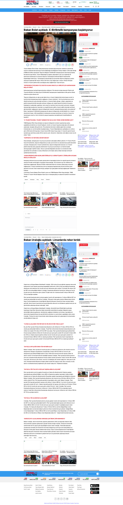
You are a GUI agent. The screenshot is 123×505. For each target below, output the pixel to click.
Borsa (68, 10)
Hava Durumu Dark (28, 485)
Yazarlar (80, 6)
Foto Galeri (66, 6)
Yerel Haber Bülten (27, 27)
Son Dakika (26, 6)
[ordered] (41, 230)
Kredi (90, 10)
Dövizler (40, 10)
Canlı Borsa (34, 10)
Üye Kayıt (79, 487)
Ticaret (42, 179)
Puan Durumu (61, 479)
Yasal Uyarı (77, 503)
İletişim (50, 503)
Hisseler (51, 10)
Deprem (26, 179)
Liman (30, 437)
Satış (38, 179)
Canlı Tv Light (27, 489)
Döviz (81, 10)
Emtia (85, 10)
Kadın (59, 6)
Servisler (34, 6)
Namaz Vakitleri (34, 479)
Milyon (35, 437)
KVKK (65, 503)
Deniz (26, 437)
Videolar (73, 6)
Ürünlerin (48, 179)
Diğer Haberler (75, 10)
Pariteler (56, 10)
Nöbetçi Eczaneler (39, 489)
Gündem (41, 6)
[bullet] (43, 230)
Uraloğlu (40, 437)
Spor (54, 6)
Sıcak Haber (71, 493)
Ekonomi (48, 6)
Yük (45, 437)
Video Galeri (71, 487)
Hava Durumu (52, 479)
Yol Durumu (86, 479)
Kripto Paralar (95, 479)
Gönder (28, 229)
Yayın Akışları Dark (39, 487)
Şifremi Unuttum (81, 489)
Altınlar (45, 10)
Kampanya (32, 179)
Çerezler (61, 503)
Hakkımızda (46, 503)
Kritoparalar (62, 10)
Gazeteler (87, 6)
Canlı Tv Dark (38, 485)
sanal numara (38, 493)
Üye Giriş (79, 485)
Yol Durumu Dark (27, 487)
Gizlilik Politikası (56, 503)
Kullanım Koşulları (70, 503)
